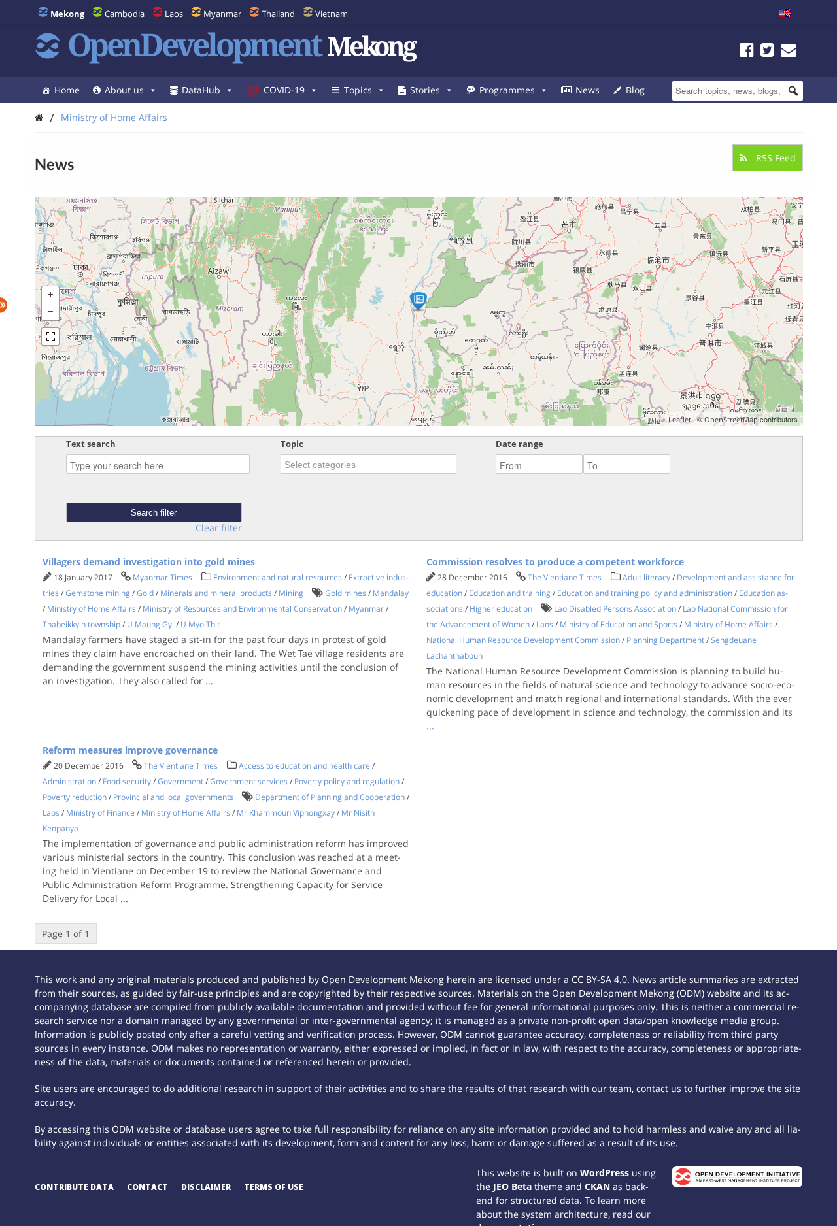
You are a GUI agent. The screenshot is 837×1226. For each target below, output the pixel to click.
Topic (292, 444)
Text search (91, 444)
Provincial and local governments (173, 797)
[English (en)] (785, 14)
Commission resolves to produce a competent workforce (555, 561)
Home (67, 90)
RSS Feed (774, 158)
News (587, 90)
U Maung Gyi (150, 624)
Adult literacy (646, 577)
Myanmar (222, 14)
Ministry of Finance (100, 812)
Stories (425, 90)
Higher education (501, 608)
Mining (291, 593)
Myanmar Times (162, 577)
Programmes (507, 90)
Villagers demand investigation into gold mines (149, 561)
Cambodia (125, 14)
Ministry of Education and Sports (618, 624)
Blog (635, 90)
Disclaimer (206, 1187)
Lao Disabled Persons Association (615, 608)
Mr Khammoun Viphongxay (286, 812)
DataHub (201, 90)
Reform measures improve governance (130, 750)
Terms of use (273, 1187)
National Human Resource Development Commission (523, 640)
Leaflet (679, 419)
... (209, 680)
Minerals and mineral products (216, 593)
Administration (69, 781)
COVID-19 (284, 90)
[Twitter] (767, 52)
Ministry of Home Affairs (114, 117)
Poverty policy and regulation (347, 781)
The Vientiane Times (565, 577)
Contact (147, 1187)
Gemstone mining (97, 593)
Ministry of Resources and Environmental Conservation (242, 608)
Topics (358, 90)
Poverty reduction (75, 797)
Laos (174, 14)
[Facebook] (747, 52)
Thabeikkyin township (81, 624)
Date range (519, 444)
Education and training (510, 593)
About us (124, 90)
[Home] (39, 117)
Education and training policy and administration (644, 593)
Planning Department (665, 640)
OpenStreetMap (731, 419)
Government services (249, 781)
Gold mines (345, 593)
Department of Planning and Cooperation (330, 797)
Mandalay (391, 593)
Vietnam (331, 14)
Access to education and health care (304, 765)
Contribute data (74, 1187)
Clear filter (219, 528)
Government (180, 781)
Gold (145, 593)
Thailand (278, 14)
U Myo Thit (200, 624)
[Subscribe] (788, 52)
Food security (127, 781)
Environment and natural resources (277, 577)
